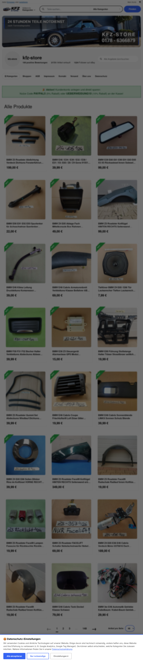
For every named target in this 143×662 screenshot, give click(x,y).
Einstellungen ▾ (61, 656)
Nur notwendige (38, 656)
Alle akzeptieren (14, 656)
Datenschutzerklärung (62, 649)
